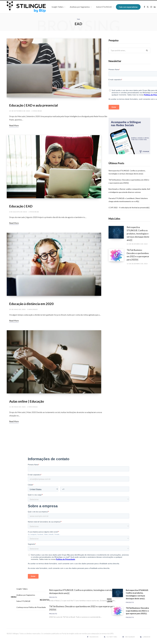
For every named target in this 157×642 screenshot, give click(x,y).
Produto (53, 597)
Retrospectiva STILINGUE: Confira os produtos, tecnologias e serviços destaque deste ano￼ (138, 233)
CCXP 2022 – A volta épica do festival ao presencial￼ (129, 207)
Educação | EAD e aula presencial (33, 105)
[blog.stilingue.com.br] (26, 6)
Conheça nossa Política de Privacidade (31, 607)
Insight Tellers (22, 589)
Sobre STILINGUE (23, 601)
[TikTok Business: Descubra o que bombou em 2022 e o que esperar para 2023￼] (118, 257)
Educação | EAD (21, 206)
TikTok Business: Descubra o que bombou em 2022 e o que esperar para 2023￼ (138, 255)
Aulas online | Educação (26, 401)
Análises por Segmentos (25, 595)
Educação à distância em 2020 (31, 304)
